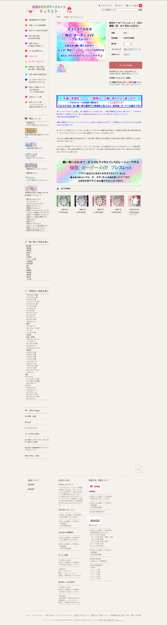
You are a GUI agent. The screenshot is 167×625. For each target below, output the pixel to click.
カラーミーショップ (48, 620)
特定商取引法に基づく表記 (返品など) (122, 71)
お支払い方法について (82, 615)
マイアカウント (106, 6)
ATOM (138, 615)
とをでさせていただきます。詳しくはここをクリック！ (125, 83)
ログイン (120, 6)
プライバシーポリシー (64, 615)
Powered (96, 620)
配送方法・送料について (100, 615)
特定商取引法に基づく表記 (119, 615)
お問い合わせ (50, 615)
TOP (58, 17)
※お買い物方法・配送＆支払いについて (123, 74)
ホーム (28, 615)
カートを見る (135, 6)
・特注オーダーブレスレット (73, 17)
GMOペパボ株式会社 (75, 620)
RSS (132, 615)
